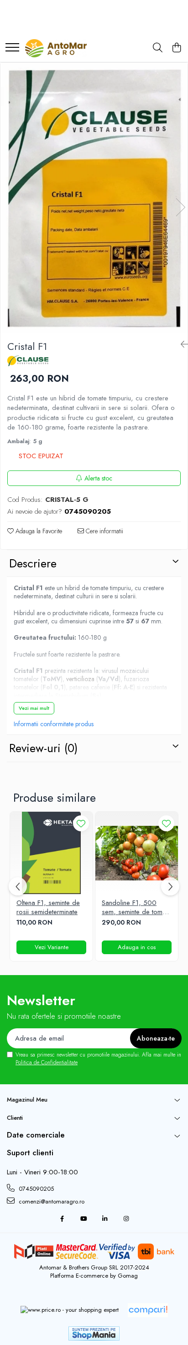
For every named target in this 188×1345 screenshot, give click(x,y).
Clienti (15, 1117)
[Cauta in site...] (157, 48)
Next (180, 207)
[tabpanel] (94, 198)
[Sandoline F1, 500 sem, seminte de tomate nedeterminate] (136, 853)
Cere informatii (103, 531)
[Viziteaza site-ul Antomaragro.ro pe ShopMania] (94, 1333)
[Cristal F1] (94, 198)
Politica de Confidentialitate (47, 1062)
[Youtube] (83, 1219)
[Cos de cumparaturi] (176, 48)
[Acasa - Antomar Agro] (56, 48)
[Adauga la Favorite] (81, 823)
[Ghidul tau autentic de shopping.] (148, 1310)
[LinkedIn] (104, 1219)
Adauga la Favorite (38, 531)
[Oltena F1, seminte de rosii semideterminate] (51, 853)
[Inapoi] (181, 344)
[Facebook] (62, 1219)
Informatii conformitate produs (54, 724)
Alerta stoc (98, 478)
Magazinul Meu (27, 1099)
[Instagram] (126, 1219)
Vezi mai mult (34, 708)
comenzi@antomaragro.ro (50, 1201)
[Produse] (12, 48)
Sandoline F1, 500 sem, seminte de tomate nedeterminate (136, 907)
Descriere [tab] (33, 563)
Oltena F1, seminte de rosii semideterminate (48, 907)
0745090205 (35, 1188)
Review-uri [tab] (43, 748)
